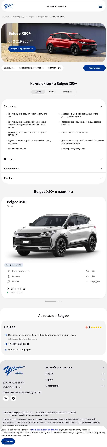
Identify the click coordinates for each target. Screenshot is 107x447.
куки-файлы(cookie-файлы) (45, 429)
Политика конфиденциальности (17, 412)
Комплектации (54, 67)
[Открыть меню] (101, 6)
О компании (52, 386)
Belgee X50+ (9, 67)
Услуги (49, 373)
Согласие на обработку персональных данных (28, 415)
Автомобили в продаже (58, 367)
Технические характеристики (30, 67)
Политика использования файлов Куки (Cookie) (56, 412)
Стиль (52, 91)
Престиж (67, 91)
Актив (38, 91)
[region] (53, 338)
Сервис (49, 379)
